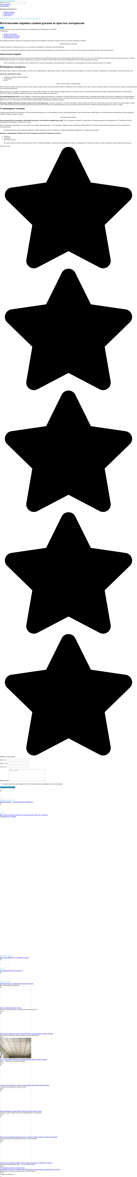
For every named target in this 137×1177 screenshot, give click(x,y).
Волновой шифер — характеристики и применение (16, 802)
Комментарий (4, 780)
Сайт (1, 767)
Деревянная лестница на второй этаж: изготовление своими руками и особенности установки (30, 1169)
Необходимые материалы (12, 36)
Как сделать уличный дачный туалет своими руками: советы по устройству (24, 815)
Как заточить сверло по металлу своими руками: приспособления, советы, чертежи (26, 1033)
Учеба (2, 27)
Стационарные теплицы (11, 37)
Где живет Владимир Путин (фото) (11, 970)
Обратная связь (8, 13)
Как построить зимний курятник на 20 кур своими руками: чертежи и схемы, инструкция (28, 1137)
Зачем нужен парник (10, 34)
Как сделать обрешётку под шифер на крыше (14, 957)
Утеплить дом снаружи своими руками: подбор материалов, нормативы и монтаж (26, 1163)
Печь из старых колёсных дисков (10, 1008)
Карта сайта (7, 15)
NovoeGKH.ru (4, 6)
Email (2, 763)
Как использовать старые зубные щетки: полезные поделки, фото (21, 1111)
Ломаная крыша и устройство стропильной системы (16, 983)
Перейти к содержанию (7, 1)
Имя (2, 760)
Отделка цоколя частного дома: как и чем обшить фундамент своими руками (24, 1085)
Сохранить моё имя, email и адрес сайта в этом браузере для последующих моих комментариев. (32, 784)
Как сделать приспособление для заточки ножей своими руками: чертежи (23, 1059)
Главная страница (9, 12)
